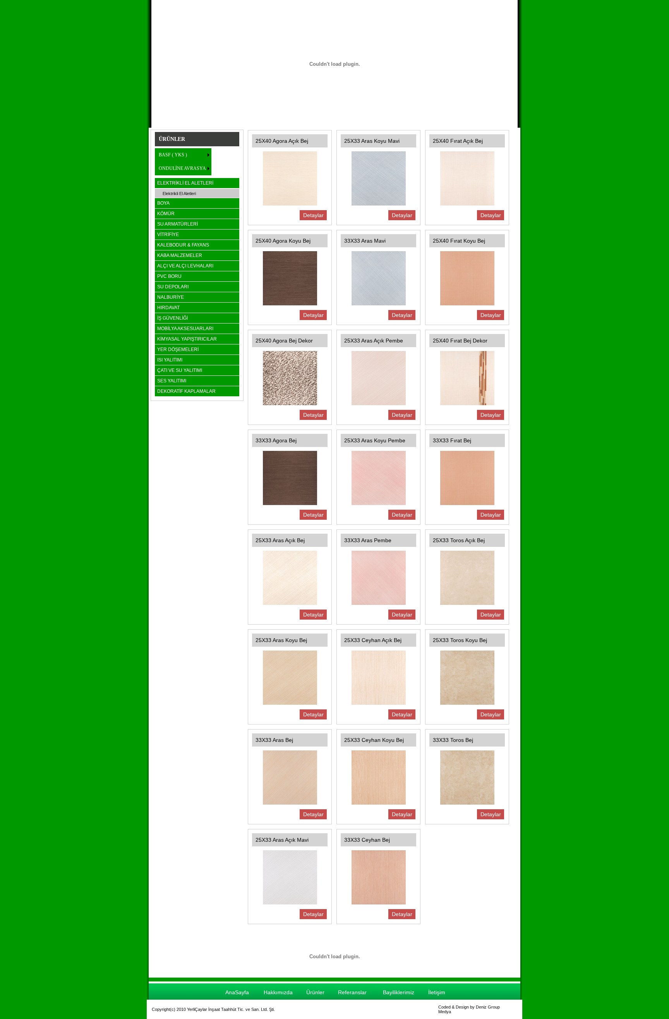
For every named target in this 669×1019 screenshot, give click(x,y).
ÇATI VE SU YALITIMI (179, 370)
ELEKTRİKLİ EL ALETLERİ (185, 183)
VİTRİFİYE (168, 234)
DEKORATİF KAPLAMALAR (186, 391)
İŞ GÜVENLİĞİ (172, 318)
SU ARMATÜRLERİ (177, 224)
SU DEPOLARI (173, 286)
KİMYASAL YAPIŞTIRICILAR (187, 339)
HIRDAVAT (168, 307)
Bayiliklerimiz (398, 992)
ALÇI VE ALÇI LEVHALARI (185, 266)
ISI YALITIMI (169, 360)
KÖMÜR (166, 213)
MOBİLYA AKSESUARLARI (185, 328)
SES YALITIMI (171, 381)
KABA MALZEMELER (179, 255)
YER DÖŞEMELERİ (178, 349)
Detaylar (313, 215)
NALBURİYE (170, 297)
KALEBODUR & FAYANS (183, 245)
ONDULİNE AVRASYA (182, 168)
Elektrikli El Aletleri (179, 193)
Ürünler (315, 992)
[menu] (183, 161)
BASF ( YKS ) (173, 155)
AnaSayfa (237, 992)
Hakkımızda (278, 992)
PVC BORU (169, 276)
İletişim (436, 992)
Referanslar (352, 992)
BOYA (163, 203)
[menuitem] (183, 155)
